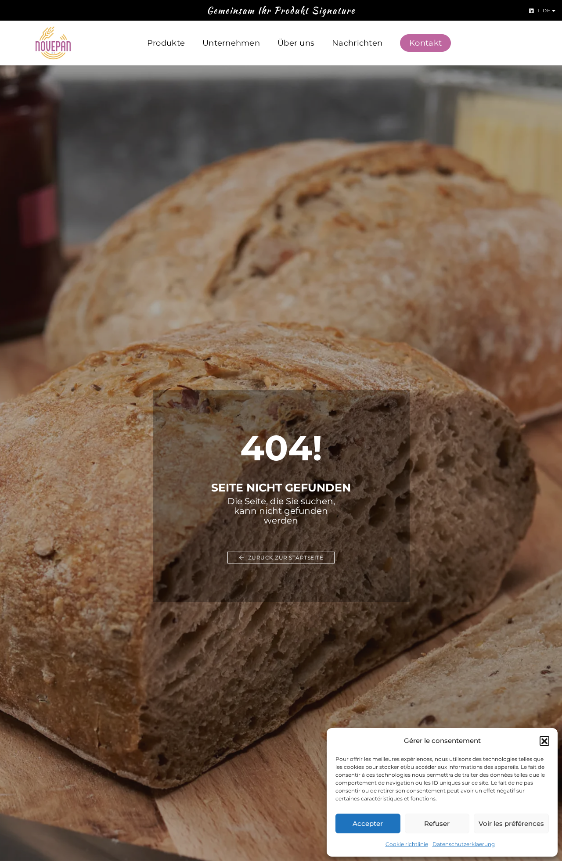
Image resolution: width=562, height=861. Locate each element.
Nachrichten (357, 43)
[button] (544, 740)
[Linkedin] (530, 10)
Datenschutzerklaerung (463, 844)
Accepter (368, 823)
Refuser (437, 823)
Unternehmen (231, 43)
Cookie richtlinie (406, 844)
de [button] (547, 10)
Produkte (166, 43)
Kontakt (425, 43)
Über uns (295, 43)
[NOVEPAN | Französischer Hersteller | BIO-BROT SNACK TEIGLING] (53, 43)
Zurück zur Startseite (284, 557)
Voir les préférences (511, 823)
